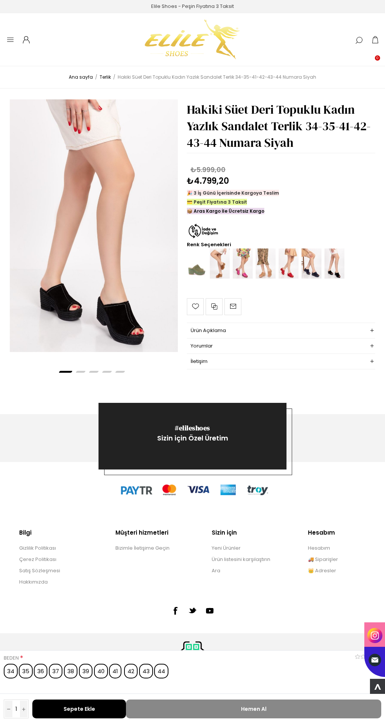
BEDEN (12, 658)
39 (85, 671)
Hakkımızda (33, 581)
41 (115, 671)
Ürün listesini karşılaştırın (241, 559)
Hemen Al (254, 709)
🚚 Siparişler (323, 559)
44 (161, 671)
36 (40, 671)
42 (130, 671)
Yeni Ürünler (226, 548)
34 (10, 671)
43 (146, 671)
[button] (65, 372)
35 (25, 671)
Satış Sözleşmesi (39, 570)
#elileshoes (192, 428)
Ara (216, 570)
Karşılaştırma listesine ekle (214, 306)
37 (55, 671)
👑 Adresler (322, 570)
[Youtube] (209, 610)
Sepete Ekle (79, 709)
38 (70, 671)
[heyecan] (192, 610)
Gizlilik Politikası (37, 548)
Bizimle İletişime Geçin (142, 548)
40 (101, 671)
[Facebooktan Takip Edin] (175, 610)
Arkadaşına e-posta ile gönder (232, 306)
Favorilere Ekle (195, 306)
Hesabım (319, 548)
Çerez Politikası (37, 559)
